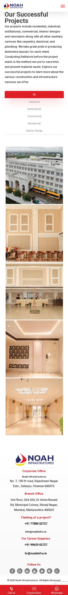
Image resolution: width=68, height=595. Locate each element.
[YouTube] (34, 571)
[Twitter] (42, 571)
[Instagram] (19, 571)
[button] (63, 6)
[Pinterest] (49, 571)
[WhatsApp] (57, 571)
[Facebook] (12, 571)
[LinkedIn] (27, 571)
